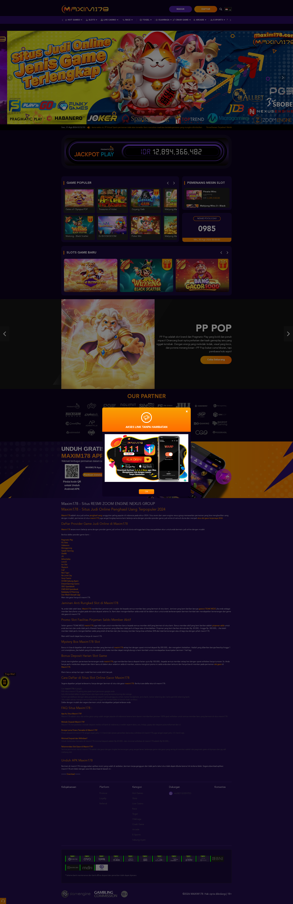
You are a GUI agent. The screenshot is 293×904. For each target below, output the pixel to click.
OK (146, 492)
